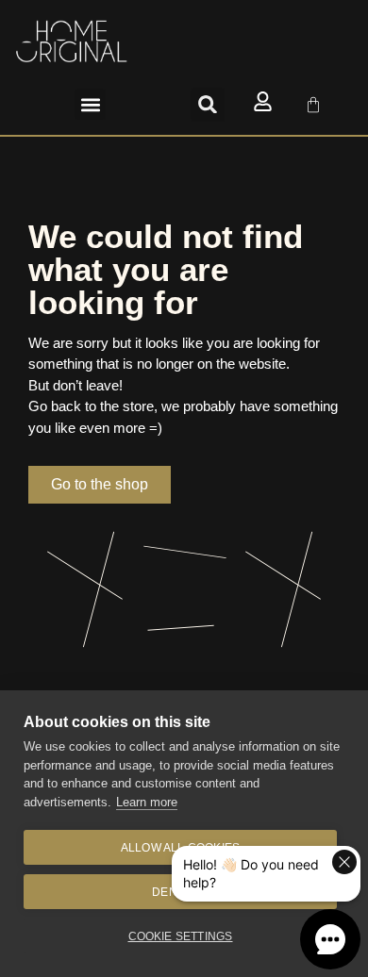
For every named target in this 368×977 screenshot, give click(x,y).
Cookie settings (180, 936)
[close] (344, 862)
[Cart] (313, 104)
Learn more (146, 802)
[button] (90, 104)
